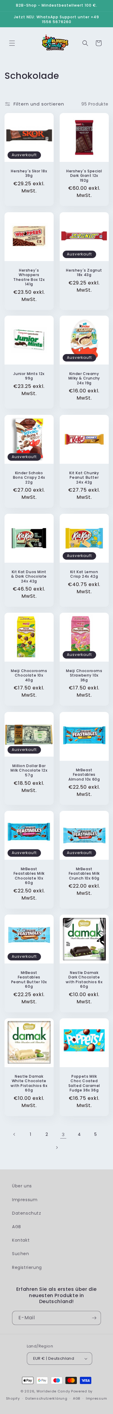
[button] (12, 43)
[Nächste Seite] (56, 1147)
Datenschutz (26, 1213)
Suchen (20, 1254)
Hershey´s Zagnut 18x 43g (84, 272)
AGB (16, 1227)
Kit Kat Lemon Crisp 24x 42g (84, 574)
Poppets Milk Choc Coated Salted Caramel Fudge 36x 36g (84, 1083)
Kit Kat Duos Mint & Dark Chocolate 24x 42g (29, 576)
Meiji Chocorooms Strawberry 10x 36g (84, 675)
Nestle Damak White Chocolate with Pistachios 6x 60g (29, 1083)
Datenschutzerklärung (46, 1398)
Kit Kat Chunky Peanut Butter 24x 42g (84, 477)
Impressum (24, 1200)
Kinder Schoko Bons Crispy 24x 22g (29, 477)
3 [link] (63, 1134)
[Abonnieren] (94, 1318)
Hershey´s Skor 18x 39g (29, 173)
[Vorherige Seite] (14, 1134)
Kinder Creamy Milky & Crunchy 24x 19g (84, 378)
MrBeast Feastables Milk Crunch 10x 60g (83, 873)
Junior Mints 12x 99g (29, 376)
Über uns (22, 1186)
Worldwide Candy (53, 1391)
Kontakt (21, 1240)
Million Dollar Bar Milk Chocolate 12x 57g (29, 770)
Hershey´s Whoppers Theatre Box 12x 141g (29, 277)
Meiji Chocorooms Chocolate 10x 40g (29, 675)
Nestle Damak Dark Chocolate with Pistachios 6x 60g (84, 979)
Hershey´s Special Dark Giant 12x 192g (84, 176)
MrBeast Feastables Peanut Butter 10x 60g (29, 979)
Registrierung (27, 1267)
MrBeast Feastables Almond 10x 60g (84, 774)
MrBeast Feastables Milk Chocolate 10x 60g (29, 875)
